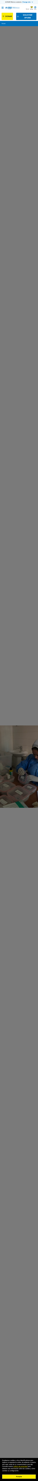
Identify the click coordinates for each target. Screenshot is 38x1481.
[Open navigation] (3, 8)
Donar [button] (31, 9)
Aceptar (19, 1476)
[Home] (12, 8)
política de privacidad (20, 1466)
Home (3, 23)
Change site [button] (26, 2)
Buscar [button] (27, 9)
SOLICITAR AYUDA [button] (27, 16)
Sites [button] (35, 9)
